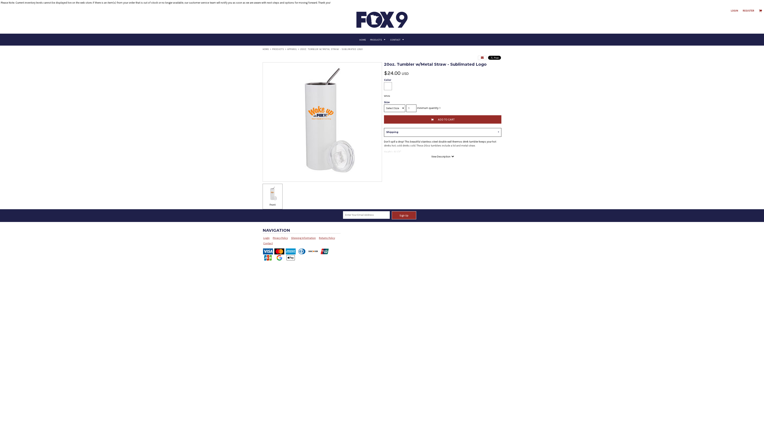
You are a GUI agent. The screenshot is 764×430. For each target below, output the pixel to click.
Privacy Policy (280, 237)
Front (273, 204)
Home (266, 49)
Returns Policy (327, 237)
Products (278, 49)
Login (734, 10)
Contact (268, 243)
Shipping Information (303, 237)
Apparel (292, 49)
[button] (760, 10)
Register (748, 10)
